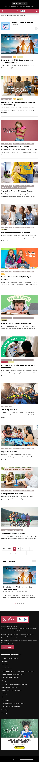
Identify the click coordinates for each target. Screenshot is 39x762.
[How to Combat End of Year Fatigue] (19, 305)
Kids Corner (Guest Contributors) (10, 678)
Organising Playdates (10, 451)
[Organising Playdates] (19, 435)
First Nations (4, 661)
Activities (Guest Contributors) (9, 658)
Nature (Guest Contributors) (9, 687)
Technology (5, 362)
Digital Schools (9, 591)
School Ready (5, 700)
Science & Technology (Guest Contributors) (13, 703)
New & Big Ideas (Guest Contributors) (11, 690)
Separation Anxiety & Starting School (16, 191)
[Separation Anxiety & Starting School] (19, 172)
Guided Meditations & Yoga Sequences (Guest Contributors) (17, 671)
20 (16, 553)
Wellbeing (19, 57)
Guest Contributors (7, 57)
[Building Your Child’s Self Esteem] (19, 130)
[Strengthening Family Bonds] (19, 517)
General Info (4, 665)
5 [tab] (23, 603)
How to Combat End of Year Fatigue (16, 323)
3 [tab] (19, 603)
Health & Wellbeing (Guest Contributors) (23, 143)
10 (11, 553)
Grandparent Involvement (12, 493)
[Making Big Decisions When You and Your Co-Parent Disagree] (19, 86)
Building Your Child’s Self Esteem (19, 6)
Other (14, 57)
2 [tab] (17, 603)
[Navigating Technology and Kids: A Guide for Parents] (19, 346)
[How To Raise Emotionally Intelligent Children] (19, 258)
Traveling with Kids (9, 409)
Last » (29, 553)
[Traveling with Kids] (19, 393)
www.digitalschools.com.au (26, 759)
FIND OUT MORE (7, 647)
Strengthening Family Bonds (13, 533)
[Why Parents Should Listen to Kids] (19, 214)
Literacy (3, 681)
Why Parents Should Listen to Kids (15, 232)
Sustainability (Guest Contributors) (10, 707)
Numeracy (4, 694)
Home (2, 15)
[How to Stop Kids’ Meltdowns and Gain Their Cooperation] (19, 44)
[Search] (36, 11)
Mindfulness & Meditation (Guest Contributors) (14, 187)
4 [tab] (21, 603)
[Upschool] (19, 11)
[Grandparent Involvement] (19, 477)
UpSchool (4, 641)
